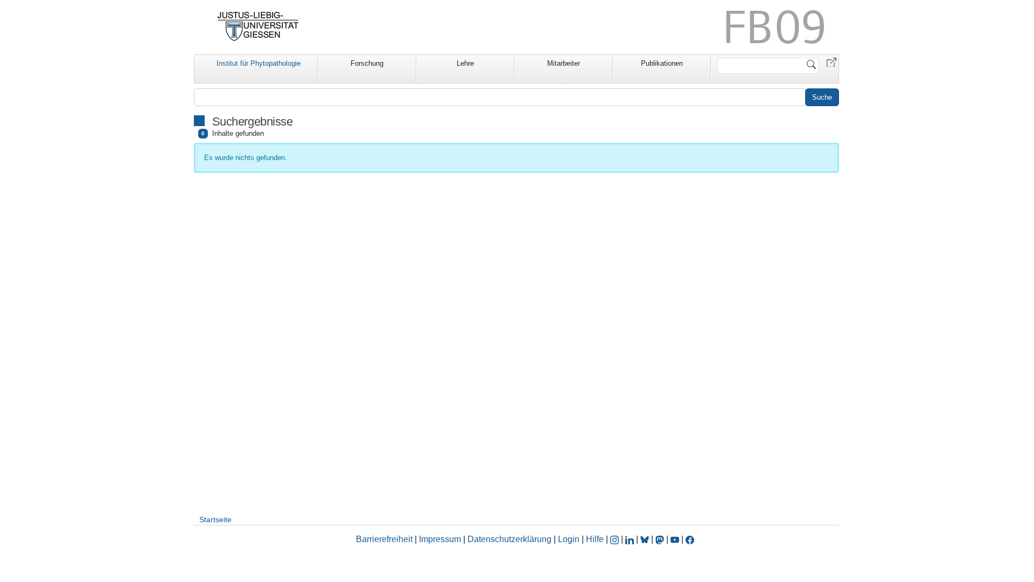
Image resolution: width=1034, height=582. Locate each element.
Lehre (465, 63)
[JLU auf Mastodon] (660, 539)
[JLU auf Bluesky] (645, 539)
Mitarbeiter (563, 63)
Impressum (440, 539)
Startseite (215, 519)
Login (570, 539)
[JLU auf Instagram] (615, 539)
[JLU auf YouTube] (674, 539)
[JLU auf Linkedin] (630, 539)
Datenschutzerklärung (509, 539)
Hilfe (595, 539)
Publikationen (662, 63)
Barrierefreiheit (384, 539)
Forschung (367, 63)
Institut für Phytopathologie (258, 63)
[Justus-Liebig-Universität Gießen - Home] (258, 26)
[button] (831, 62)
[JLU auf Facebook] (690, 539)
